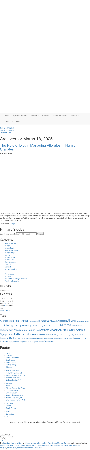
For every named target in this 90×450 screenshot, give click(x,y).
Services (34, 115)
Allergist (53, 320)
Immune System (8, 338)
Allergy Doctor (10, 248)
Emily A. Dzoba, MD (13, 380)
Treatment (49, 341)
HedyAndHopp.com (6, 441)
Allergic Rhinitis (10, 243)
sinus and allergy (79, 338)
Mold (19, 338)
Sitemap (9, 367)
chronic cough (19, 445)
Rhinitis (56, 338)
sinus (70, 338)
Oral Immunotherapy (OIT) (16, 400)
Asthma (7, 255)
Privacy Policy (11, 364)
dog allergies (75, 335)
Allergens (5, 320)
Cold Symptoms (10, 262)
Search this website (8, 234)
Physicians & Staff (19, 115)
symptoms (13, 341)
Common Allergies (66, 335)
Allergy (12, 224)
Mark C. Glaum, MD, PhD (15, 375)
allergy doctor (80, 321)
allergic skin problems (72, 445)
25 (5, 306)
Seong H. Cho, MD (13, 377)
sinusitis (28, 445)
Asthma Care (9, 260)
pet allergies (33, 338)
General (8, 267)
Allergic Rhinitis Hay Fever (15, 388)
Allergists (62, 320)
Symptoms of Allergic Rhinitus (16, 278)
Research (45, 115)
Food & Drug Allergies (14, 397)
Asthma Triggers (25, 334)
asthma (3, 445)
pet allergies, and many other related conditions (24, 447)
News (8, 411)
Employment (10, 360)
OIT (6, 271)
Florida (81, 335)
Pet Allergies (9, 274)
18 (5, 303)
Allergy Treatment (45, 326)
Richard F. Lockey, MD (14, 373)
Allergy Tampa (10, 253)
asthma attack (10, 257)
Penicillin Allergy (25, 338)
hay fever (9, 445)
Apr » (8, 310)
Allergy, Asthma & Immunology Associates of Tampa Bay (46, 443)
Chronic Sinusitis (44, 334)
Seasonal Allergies (63, 338)
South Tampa (11, 408)
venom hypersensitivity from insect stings (47, 445)
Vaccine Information (12, 281)
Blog (18, 121)
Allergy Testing (31, 325)
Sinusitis (8, 276)
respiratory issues (48, 338)
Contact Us (9, 121)
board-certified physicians (12, 443)
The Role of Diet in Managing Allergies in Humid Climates (38, 147)
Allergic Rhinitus (33, 321)
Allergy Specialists (11, 250)
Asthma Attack (49, 330)
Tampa (8, 405)
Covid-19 (8, 264)
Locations (74, 115)
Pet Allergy (40, 338)
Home (7, 115)
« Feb (2, 310)
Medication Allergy (11, 269)
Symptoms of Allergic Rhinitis (31, 341)
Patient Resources (60, 115)
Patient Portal (11, 362)
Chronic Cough (11, 393)
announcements (54, 326)
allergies (44, 320)
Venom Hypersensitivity (14, 395)
